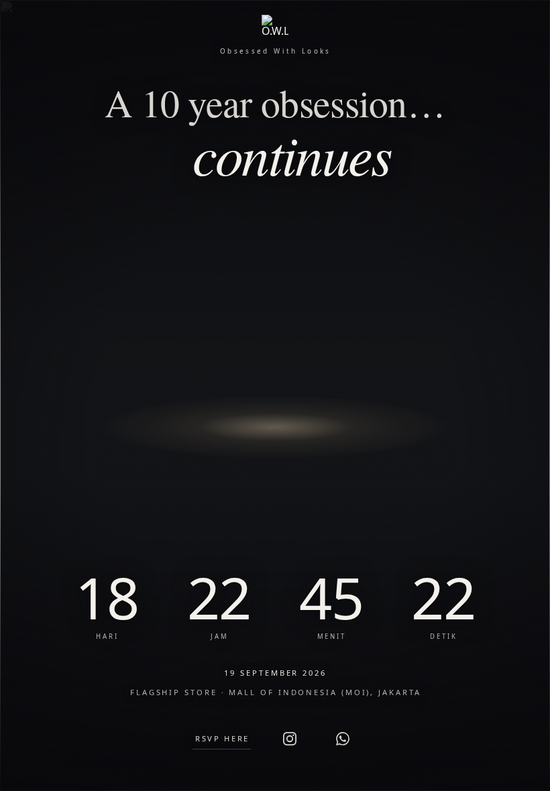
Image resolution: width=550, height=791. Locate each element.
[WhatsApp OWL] (343, 738)
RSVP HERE (222, 738)
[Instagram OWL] (290, 738)
